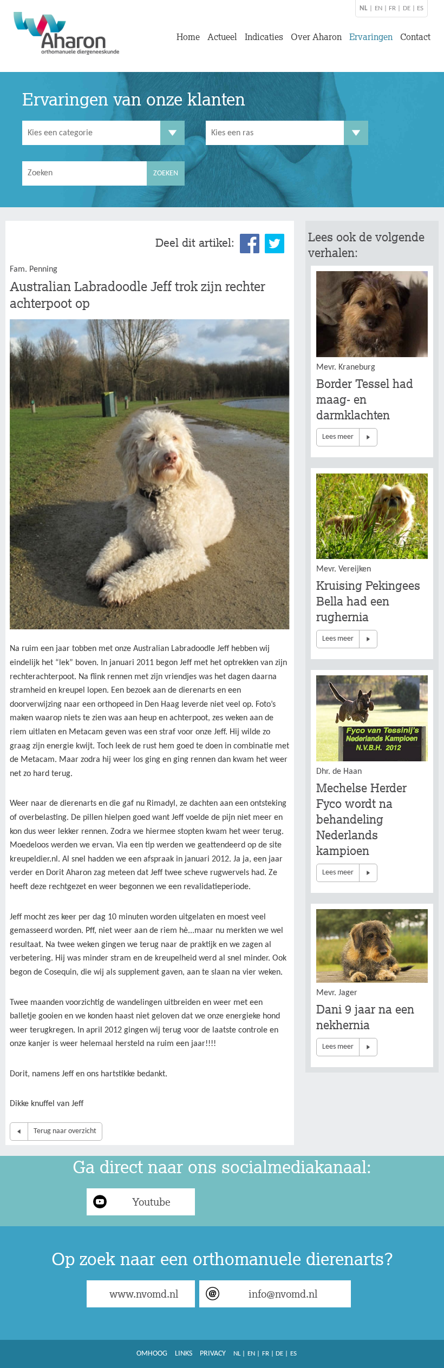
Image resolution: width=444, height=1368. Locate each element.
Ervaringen (371, 37)
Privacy (213, 1354)
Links (183, 1354)
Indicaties (264, 37)
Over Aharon (316, 37)
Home (188, 37)
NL (236, 1353)
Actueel (222, 37)
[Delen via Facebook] (249, 243)
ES (420, 8)
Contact (415, 37)
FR (392, 8)
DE (406, 8)
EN (378, 8)
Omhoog (151, 1354)
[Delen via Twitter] (274, 243)
